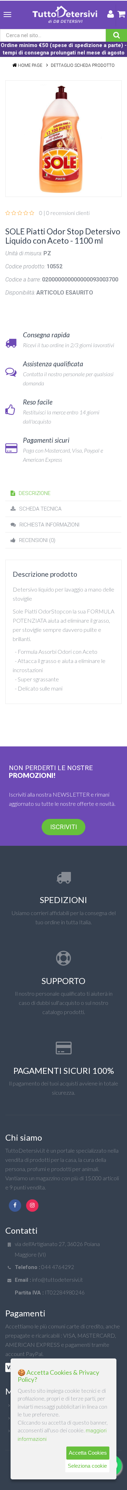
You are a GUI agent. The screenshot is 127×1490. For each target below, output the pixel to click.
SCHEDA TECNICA (40, 509)
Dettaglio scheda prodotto (83, 65)
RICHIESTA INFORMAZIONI (49, 525)
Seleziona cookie (87, 1466)
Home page (30, 65)
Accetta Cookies (88, 1453)
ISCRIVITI (63, 827)
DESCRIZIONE (34, 493)
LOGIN (110, 15)
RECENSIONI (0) (37, 540)
